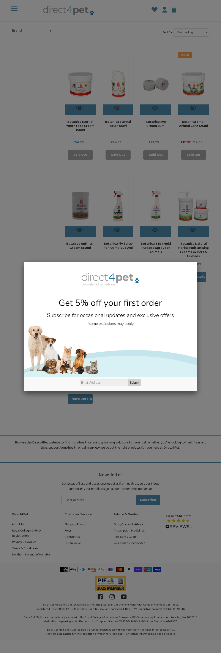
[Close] (197, 262)
